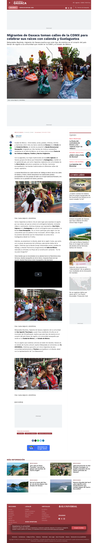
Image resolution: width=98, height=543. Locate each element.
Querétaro (28, 515)
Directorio (14, 537)
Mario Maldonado (75, 138)
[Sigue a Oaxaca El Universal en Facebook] (66, 8)
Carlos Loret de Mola (76, 162)
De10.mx (44, 518)
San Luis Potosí (29, 513)
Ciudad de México (20, 143)
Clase (43, 511)
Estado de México (30, 511)
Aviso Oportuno (46, 516)
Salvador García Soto (76, 152)
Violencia (38, 537)
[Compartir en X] (11, 145)
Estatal (10, 509)
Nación (10, 518)
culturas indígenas (31, 433)
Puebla (27, 516)
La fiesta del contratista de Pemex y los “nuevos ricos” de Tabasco (75, 144)
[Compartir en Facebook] (11, 142)
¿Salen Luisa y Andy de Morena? (76, 156)
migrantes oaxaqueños (45, 433)
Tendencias (11, 520)
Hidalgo (27, 509)
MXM (32, 7)
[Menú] (9, 2)
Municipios (11, 515)
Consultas (44, 520)
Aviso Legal (52, 537)
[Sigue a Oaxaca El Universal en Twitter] (69, 8)
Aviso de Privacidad (58, 529)
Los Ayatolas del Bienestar (75, 165)
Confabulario (45, 515)
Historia (67, 537)
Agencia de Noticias (24, 7)
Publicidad (45, 537)
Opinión (72, 135)
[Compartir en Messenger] (11, 151)
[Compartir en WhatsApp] (11, 148)
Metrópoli (11, 511)
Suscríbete (13, 7)
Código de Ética (30, 537)
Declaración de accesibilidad (78, 537)
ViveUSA (44, 513)
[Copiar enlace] (11, 153)
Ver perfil (18, 137)
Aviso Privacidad (60, 537)
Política (10, 516)
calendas (20, 433)
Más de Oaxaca (19, 132)
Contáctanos (22, 537)
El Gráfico (44, 509)
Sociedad (11, 513)
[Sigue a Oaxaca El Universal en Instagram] (71, 8)
